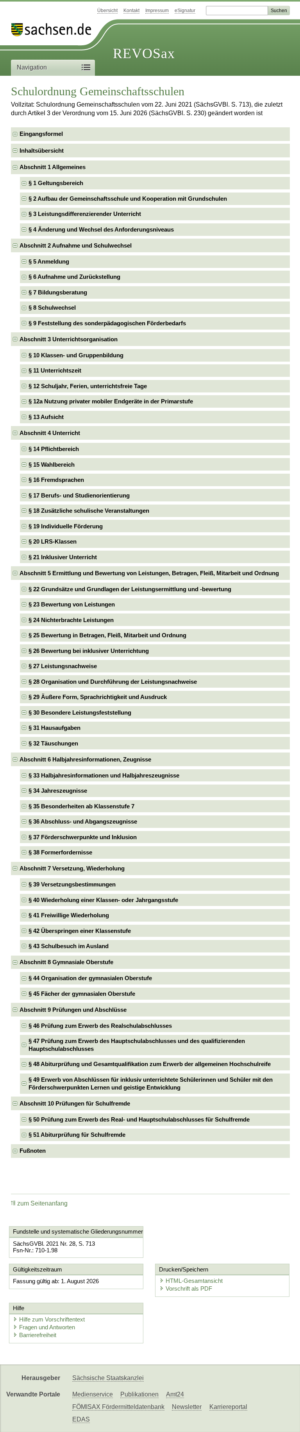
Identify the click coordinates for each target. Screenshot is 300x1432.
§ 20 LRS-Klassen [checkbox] (53, 541)
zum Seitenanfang (42, 1203)
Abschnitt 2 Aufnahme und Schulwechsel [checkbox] (76, 245)
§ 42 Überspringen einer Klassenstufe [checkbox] (80, 930)
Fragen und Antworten (47, 1327)
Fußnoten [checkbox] (33, 1150)
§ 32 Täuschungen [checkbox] (53, 743)
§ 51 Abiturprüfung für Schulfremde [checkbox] (77, 1134)
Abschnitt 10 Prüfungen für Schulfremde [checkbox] (75, 1103)
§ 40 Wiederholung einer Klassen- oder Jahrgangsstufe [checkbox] (103, 900)
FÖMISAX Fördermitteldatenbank (118, 1406)
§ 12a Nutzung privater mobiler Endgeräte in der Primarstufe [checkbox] (111, 401)
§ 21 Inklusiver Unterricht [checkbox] (63, 557)
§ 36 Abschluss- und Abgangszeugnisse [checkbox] (83, 821)
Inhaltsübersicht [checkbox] (42, 150)
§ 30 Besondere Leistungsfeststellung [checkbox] (80, 712)
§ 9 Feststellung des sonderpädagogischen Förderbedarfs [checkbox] (107, 323)
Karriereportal (228, 1406)
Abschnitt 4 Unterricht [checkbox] (50, 433)
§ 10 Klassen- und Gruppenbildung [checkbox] (76, 355)
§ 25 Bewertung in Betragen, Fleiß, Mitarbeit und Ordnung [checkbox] (107, 635)
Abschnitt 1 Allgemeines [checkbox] (53, 167)
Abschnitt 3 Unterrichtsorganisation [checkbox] (69, 339)
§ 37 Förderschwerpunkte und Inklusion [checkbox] (83, 837)
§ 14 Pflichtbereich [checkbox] (54, 449)
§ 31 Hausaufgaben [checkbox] (54, 727)
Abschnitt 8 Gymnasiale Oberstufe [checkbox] (66, 962)
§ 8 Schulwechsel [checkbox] (52, 307)
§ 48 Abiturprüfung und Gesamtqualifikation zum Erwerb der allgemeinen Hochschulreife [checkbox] (150, 1064)
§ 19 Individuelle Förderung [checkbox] (66, 526)
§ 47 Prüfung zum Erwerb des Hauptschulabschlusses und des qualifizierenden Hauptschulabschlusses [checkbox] (137, 1045)
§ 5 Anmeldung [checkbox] (49, 261)
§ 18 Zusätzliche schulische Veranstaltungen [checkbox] (89, 510)
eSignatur (185, 10)
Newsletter (187, 1406)
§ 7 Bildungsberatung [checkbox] (58, 292)
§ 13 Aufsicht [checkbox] (46, 417)
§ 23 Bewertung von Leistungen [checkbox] (72, 604)
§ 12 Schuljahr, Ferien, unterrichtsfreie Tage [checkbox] (88, 386)
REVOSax (144, 53)
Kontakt (131, 10)
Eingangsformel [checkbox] (41, 133)
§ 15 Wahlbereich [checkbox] (52, 464)
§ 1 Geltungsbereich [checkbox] (56, 183)
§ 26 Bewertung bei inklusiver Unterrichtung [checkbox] (89, 650)
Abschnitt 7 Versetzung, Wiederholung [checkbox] (72, 868)
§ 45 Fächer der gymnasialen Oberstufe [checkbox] (82, 993)
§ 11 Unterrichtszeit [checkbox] (55, 370)
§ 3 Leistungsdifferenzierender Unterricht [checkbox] (85, 213)
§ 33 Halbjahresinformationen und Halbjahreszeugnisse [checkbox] (104, 775)
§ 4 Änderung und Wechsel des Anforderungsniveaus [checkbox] (101, 229)
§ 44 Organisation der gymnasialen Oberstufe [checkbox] (90, 978)
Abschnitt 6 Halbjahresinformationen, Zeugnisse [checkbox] (85, 759)
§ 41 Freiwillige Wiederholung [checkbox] (69, 915)
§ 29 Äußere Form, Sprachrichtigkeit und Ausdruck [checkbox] (98, 697)
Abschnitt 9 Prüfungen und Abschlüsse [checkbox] (73, 1009)
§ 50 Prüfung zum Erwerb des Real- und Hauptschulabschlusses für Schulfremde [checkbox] (139, 1119)
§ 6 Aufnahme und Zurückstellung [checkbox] (74, 276)
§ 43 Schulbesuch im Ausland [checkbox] (69, 946)
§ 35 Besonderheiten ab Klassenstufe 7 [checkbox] (81, 806)
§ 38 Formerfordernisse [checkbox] (60, 852)
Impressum (157, 10)
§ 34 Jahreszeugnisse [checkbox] (58, 790)
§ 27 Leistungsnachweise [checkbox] (63, 666)
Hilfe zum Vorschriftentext (52, 1319)
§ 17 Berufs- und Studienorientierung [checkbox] (79, 495)
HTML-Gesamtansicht (194, 1280)
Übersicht (107, 10)
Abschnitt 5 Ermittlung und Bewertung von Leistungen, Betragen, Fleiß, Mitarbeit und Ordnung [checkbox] (149, 573)
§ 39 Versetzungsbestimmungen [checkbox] (72, 884)
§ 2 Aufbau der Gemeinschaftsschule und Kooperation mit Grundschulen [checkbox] (128, 198)
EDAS (81, 1419)
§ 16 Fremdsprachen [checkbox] (56, 479)
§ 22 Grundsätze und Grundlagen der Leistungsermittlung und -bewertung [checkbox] (130, 589)
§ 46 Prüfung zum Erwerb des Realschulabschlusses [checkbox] (100, 1025)
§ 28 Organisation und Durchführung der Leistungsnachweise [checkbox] (113, 681)
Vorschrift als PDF (189, 1288)
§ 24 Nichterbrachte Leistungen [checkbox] (71, 620)
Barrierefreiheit (37, 1335)
